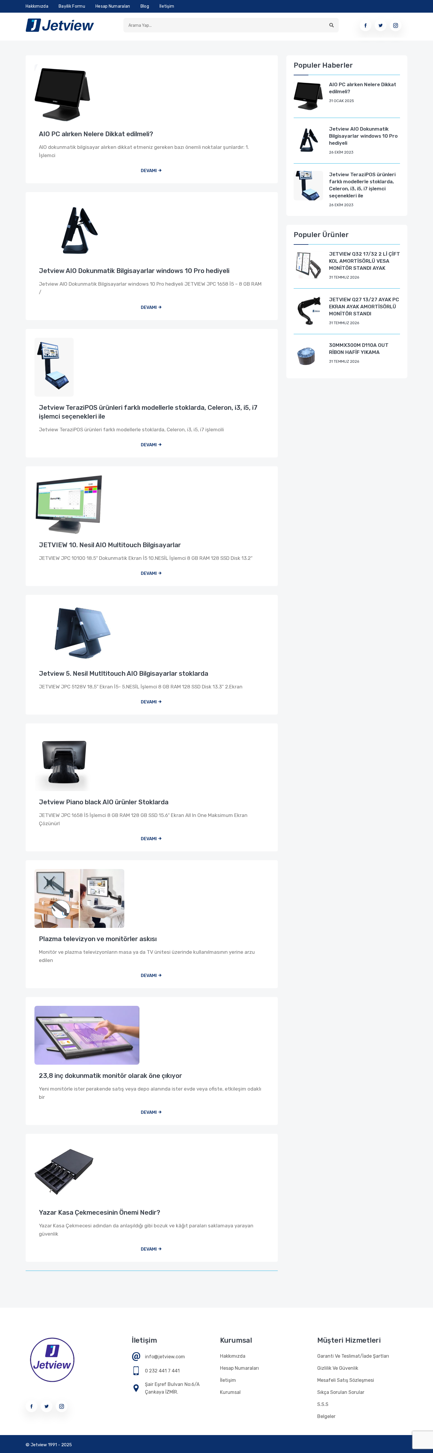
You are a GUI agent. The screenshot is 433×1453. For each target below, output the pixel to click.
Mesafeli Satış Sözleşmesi (345, 1380)
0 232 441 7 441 (162, 1371)
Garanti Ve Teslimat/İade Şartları (353, 1356)
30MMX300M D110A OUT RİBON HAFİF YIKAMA (359, 348)
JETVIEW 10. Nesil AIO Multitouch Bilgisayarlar (110, 545)
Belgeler (326, 1416)
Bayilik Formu (72, 6)
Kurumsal (230, 1392)
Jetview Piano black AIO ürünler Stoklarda (103, 802)
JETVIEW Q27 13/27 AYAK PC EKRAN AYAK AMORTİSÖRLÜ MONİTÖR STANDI (364, 307)
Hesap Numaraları (112, 6)
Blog (145, 6)
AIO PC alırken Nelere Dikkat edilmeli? (96, 134)
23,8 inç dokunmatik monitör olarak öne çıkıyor (110, 1076)
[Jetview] (60, 25)
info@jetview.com (165, 1356)
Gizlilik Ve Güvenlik (337, 1368)
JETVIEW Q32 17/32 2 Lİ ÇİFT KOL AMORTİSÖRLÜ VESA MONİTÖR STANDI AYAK (364, 261)
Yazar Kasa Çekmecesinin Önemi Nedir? (99, 1212)
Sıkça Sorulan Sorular (340, 1392)
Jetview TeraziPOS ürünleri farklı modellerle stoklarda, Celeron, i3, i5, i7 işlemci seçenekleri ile (148, 412)
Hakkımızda (37, 6)
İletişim (166, 6)
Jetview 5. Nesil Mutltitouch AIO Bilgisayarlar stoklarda (123, 674)
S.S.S (322, 1404)
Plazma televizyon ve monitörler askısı (98, 939)
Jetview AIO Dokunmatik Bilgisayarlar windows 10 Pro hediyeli (134, 271)
